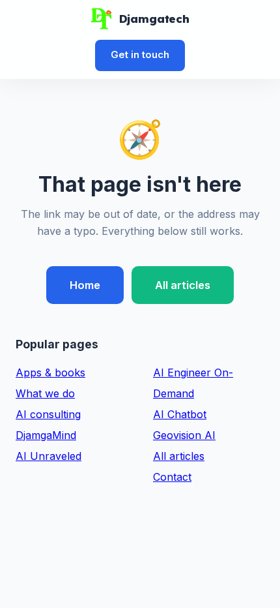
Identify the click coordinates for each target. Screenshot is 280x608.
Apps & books (50, 372)
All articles (182, 285)
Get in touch (140, 55)
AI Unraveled (48, 456)
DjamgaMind (46, 435)
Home (85, 285)
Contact (172, 476)
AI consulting (48, 414)
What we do (45, 393)
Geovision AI (184, 435)
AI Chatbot (179, 414)
